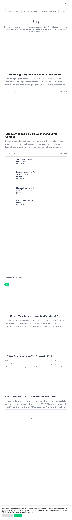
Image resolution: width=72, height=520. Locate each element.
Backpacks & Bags (31, 11)
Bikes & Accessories (49, 11)
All (7, 284)
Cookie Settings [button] (7, 515)
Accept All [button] (18, 515)
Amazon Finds (14, 11)
